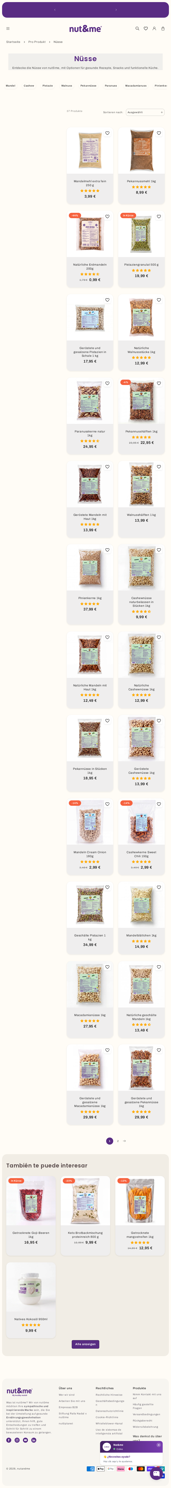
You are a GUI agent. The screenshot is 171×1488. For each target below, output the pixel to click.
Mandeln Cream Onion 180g (90, 854)
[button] (8, 28)
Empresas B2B (68, 1407)
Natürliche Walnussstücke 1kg (141, 350)
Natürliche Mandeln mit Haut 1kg (90, 687)
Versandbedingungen (146, 1414)
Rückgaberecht (142, 1420)
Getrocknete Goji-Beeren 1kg (31, 1234)
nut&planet (66, 1423)
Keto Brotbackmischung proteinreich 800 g (85, 1234)
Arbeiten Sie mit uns (72, 1401)
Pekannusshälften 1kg (142, 431)
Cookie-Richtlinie (107, 1417)
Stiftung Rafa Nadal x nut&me (73, 1415)
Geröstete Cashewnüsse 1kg (141, 770)
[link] (85, 1344)
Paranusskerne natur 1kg (90, 433)
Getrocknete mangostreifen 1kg (139, 1234)
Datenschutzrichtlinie (110, 1411)
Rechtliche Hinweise (109, 1394)
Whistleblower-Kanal (109, 1423)
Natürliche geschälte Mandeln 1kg (142, 1017)
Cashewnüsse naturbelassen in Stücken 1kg (141, 602)
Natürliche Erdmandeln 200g (90, 266)
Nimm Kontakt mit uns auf (147, 1396)
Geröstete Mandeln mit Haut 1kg (90, 516)
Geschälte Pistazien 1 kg (90, 937)
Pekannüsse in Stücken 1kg (90, 770)
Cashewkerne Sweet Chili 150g (141, 854)
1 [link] (110, 1141)
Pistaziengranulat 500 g (141, 264)
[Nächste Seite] (124, 1141)
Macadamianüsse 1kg (90, 1015)
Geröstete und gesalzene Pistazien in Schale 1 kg (90, 352)
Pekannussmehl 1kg (141, 181)
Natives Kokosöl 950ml (31, 1319)
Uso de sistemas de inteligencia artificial (109, 1431)
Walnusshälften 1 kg (141, 514)
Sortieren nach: (113, 112)
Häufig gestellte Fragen (143, 1406)
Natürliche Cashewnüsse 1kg (141, 687)
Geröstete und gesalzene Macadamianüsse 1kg (90, 1102)
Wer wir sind (67, 1394)
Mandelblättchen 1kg (141, 935)
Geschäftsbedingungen (110, 1403)
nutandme (23, 1468)
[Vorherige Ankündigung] (54, 9)
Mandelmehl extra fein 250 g (90, 183)
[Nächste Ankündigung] (116, 9)
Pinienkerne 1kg (90, 598)
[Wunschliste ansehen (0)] (145, 28)
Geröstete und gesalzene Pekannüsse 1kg (141, 1102)
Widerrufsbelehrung (145, 1426)
